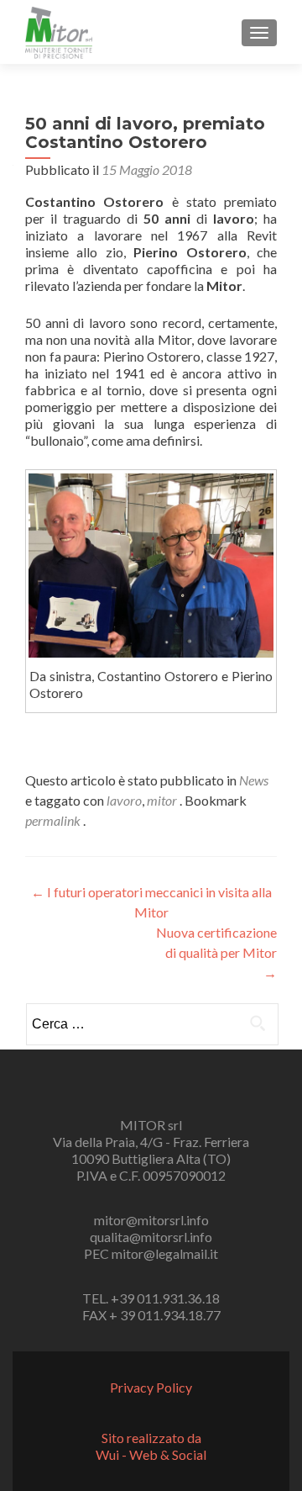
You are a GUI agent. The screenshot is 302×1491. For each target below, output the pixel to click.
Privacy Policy (151, 1387)
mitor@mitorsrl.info (151, 1220)
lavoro (124, 800)
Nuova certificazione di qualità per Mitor (216, 952)
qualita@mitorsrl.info (151, 1237)
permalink (54, 820)
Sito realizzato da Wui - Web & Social (151, 1446)
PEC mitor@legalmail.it (151, 1253)
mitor (162, 800)
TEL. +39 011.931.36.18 (151, 1298)
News (253, 780)
